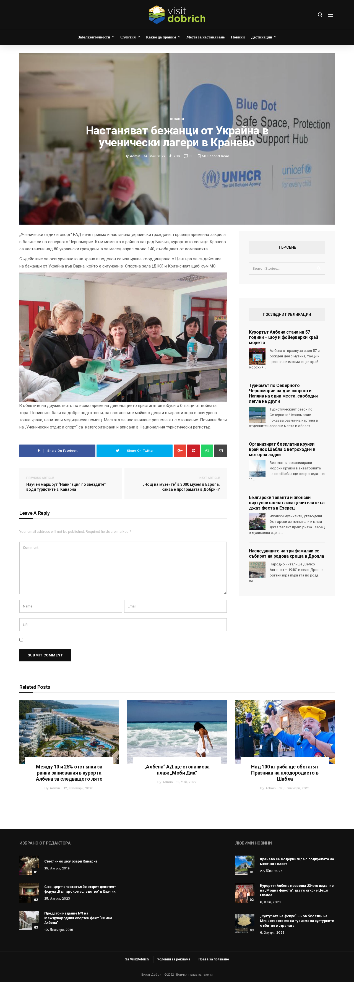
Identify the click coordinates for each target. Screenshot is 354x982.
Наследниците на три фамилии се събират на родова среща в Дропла (286, 553)
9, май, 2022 (186, 782)
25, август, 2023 (57, 898)
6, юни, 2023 (270, 902)
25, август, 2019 (57, 868)
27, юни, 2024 (271, 871)
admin (55, 788)
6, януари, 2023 (272, 932)
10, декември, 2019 (58, 930)
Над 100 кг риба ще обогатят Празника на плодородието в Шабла (284, 773)
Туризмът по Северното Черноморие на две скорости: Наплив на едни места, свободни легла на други (283, 393)
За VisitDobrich (137, 959)
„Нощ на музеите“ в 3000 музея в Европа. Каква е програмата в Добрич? (181, 484)
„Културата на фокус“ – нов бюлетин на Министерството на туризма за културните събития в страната (297, 921)
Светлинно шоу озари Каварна (71, 861)
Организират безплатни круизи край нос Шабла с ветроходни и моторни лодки (282, 449)
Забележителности (94, 37)
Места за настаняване (205, 37)
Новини (238, 37)
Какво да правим (161, 37)
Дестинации (261, 37)
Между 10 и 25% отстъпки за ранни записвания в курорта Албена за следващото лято (69, 773)
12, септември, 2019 (294, 788)
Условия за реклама (173, 959)
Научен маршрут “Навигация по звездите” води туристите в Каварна (66, 484)
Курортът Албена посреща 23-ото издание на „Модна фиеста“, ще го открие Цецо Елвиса (297, 890)
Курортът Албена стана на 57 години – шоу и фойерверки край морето (283, 337)
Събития (128, 37)
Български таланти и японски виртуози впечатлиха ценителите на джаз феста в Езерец (287, 503)
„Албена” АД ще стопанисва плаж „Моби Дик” (177, 770)
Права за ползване (214, 959)
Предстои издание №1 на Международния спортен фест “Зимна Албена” (78, 918)
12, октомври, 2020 (78, 788)
